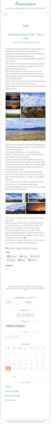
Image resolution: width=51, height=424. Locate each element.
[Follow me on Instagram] (32, 315)
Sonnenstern (25, 3)
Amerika (9, 288)
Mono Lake (12, 51)
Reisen (29, 286)
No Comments (34, 42)
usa (25, 290)
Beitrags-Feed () (12, 391)
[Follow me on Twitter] (23, 315)
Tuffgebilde (40, 288)
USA (33, 286)
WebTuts (42, 421)
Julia (15, 42)
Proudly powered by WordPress (15, 421)
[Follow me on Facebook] (18, 315)
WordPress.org (10, 400)
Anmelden (8, 386)
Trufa (23, 288)
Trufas (28, 288)
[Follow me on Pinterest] (28, 315)
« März (14, 376)
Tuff (33, 288)
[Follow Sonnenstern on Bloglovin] (15, 327)
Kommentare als (12, 395)
